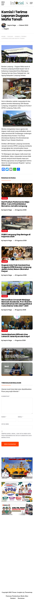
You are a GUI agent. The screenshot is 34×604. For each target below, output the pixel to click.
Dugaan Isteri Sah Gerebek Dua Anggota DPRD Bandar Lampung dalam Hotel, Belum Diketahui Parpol (16, 268)
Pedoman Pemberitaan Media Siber (17, 596)
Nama (3, 417)
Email (20, 417)
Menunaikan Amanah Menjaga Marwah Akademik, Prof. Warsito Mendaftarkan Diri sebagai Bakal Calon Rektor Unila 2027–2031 (16, 302)
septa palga (11, 25)
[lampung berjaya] (17, 468)
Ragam (6, 29)
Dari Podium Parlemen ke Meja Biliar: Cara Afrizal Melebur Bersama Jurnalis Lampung (15, 204)
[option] (17, 600)
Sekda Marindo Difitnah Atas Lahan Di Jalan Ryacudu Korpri (15, 335)
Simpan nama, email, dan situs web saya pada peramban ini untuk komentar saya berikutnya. (16, 435)
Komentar (5, 396)
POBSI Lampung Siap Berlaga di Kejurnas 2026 (15, 235)
